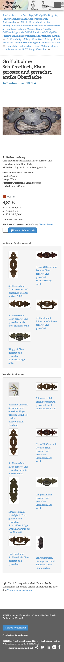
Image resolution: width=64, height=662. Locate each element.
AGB (5, 615)
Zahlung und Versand (13, 618)
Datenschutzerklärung (30, 615)
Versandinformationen (19, 590)
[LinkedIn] (48, 648)
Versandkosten (46, 224)
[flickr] (54, 648)
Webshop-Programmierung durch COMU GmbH (21, 644)
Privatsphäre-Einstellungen (15, 635)
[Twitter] (42, 648)
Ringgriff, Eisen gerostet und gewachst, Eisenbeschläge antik (17, 356)
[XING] (36, 648)
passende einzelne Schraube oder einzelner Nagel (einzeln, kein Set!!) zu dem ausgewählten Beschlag (18, 414)
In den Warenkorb (24, 230)
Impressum (13, 615)
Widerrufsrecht (49, 615)
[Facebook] (59, 648)
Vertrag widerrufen (15, 627)
